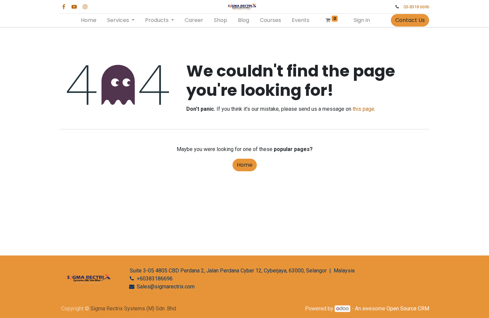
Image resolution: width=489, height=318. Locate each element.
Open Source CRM (408, 308)
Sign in (362, 20)
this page (363, 109)
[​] (86, 273)
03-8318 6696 (416, 6)
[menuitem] (89, 20)
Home (244, 165)
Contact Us (410, 20)
